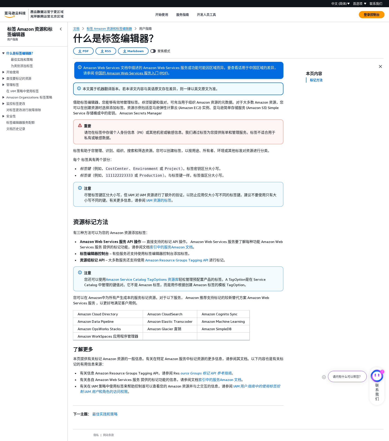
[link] (145, 28)
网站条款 (108, 435)
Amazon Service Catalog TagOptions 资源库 (142, 279)
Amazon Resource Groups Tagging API (176, 260)
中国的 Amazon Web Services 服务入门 (126, 73)
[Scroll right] (219, 14)
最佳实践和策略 (105, 414)
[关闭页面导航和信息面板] (380, 66)
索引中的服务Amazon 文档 (171, 247)
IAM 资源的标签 (158, 200)
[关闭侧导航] (61, 29)
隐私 (96, 435)
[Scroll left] (152, 14)
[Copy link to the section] (69, 222)
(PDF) (163, 73)
